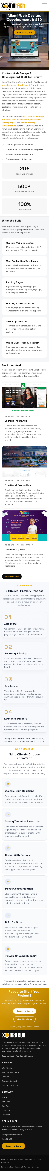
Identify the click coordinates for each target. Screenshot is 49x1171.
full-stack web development (15, 119)
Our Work (6, 1106)
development (24, 85)
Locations (6, 1110)
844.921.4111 (7, 1139)
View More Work (12, 576)
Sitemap (35, 1167)
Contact (6, 1114)
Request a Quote (24, 32)
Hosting (5, 1076)
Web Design (7, 1068)
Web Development (10, 1072)
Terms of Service (22, 1167)
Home (4, 1097)
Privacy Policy (7, 1167)
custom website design (32, 116)
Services (6, 1101)
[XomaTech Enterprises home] (13, 5)
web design (7, 85)
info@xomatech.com (12, 1134)
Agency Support (9, 1081)
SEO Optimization (10, 1085)
